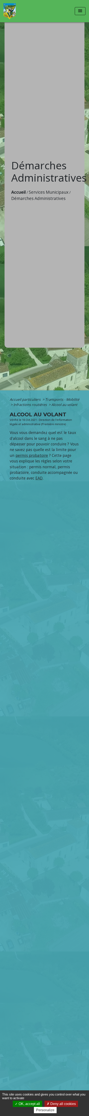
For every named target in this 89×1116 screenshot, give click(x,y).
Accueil (18, 192)
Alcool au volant (64, 404)
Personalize (45, 1110)
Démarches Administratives (38, 198)
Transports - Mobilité (62, 399)
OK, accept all (29, 1104)
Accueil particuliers (25, 399)
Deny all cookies (62, 1104)
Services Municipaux (48, 192)
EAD (39, 478)
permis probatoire (32, 455)
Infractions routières (30, 404)
